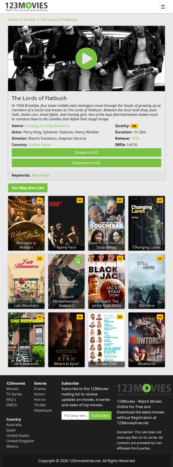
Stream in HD (86, 152)
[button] (86, 58)
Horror (40, 399)
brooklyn (42, 175)
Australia (13, 424)
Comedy (31, 125)
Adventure (43, 410)
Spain (11, 430)
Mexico (12, 446)
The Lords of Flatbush (59, 19)
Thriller (40, 404)
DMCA (11, 404)
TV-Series (14, 394)
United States (39, 144)
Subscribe (100, 415)
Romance (62, 125)
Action (39, 394)
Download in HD (86, 162)
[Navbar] (163, 6)
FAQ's (11, 399)
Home (13, 19)
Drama (46, 125)
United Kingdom (20, 440)
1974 (135, 138)
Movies (29, 19)
